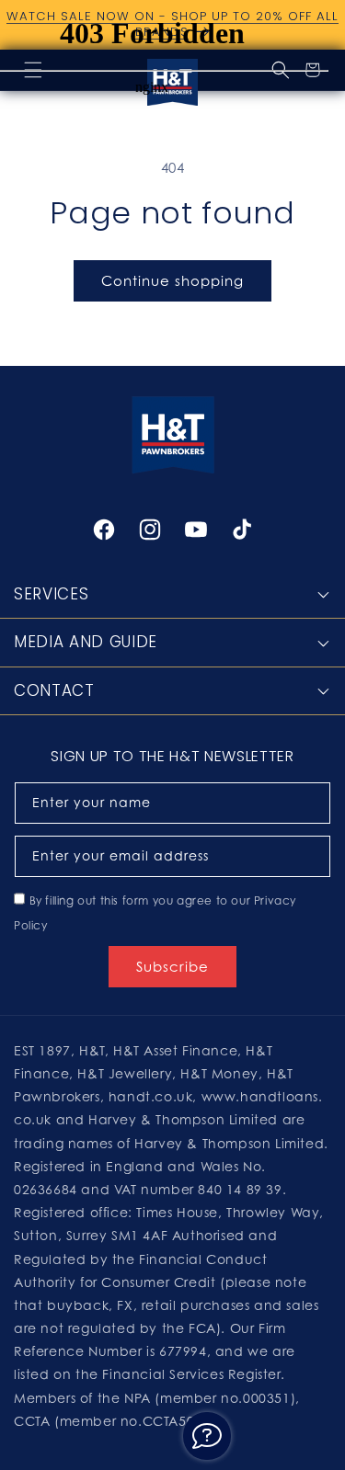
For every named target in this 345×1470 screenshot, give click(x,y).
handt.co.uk (151, 1096)
